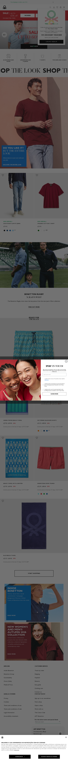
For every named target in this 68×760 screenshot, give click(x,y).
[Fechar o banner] (66, 737)
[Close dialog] (66, 361)
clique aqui (16, 750)
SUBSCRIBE (54, 394)
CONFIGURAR (19, 756)
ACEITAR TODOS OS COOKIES (49, 756)
